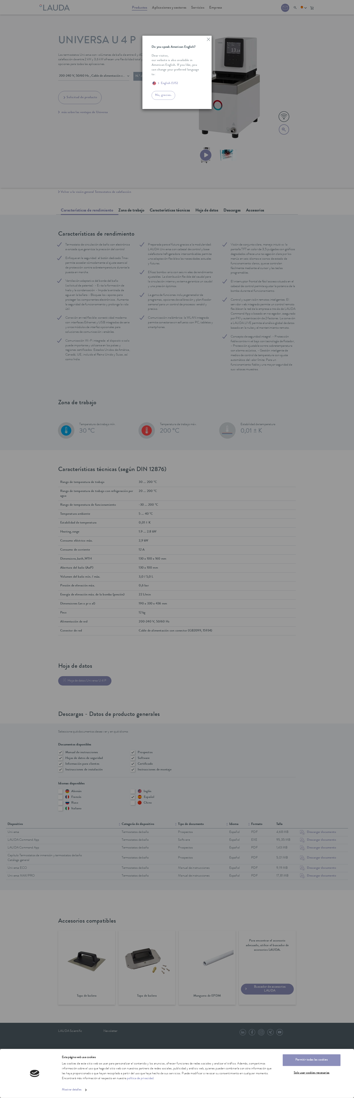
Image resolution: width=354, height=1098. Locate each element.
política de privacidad (140, 1078)
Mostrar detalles (72, 1089)
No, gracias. (163, 95)
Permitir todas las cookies (311, 1060)
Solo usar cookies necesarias (312, 1072)
